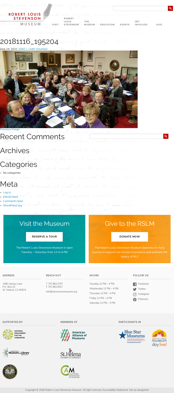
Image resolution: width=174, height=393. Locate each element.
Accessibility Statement (115, 390)
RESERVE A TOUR (44, 236)
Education (107, 24)
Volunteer (42, 49)
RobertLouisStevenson (71, 21)
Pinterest (143, 299)
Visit (55, 24)
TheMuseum (89, 23)
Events (125, 24)
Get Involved (141, 23)
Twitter (142, 289)
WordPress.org (12, 205)
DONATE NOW (129, 236)
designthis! (143, 390)
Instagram (143, 294)
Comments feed (13, 201)
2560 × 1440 (26, 49)
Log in (7, 192)
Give (159, 24)
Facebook (143, 284)
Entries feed (10, 197)
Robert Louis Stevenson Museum (26, 14)
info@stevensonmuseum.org (61, 292)
